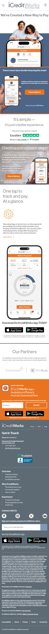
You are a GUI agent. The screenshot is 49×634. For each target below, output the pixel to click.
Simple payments (11, 477)
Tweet (4, 438)
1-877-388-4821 (10, 446)
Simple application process (14, 502)
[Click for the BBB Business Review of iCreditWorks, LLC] (24, 460)
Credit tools (9, 505)
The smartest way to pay (13, 487)
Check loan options (11, 474)
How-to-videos (10, 492)
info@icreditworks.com (13, 448)
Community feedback (12, 490)
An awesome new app (12, 500)
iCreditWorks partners (12, 479)
